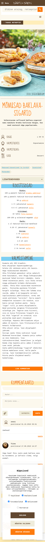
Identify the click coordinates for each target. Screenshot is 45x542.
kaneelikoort (25, 245)
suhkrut (25, 200)
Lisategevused (11, 179)
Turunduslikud (16, 502)
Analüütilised (30, 496)
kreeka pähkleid (33, 193)
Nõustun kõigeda (22, 532)
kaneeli (30, 204)
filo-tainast (27, 214)
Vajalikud (15, 496)
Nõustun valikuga (22, 524)
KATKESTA (25, 413)
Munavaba (6, 172)
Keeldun (22, 515)
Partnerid (23, 508)
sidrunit (25, 234)
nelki (31, 208)
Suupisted (36, 167)
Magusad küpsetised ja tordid (15, 167)
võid (36, 218)
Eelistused (32, 502)
